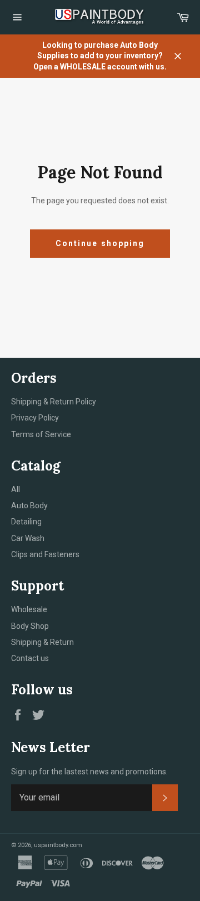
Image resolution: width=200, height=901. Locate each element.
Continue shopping (100, 243)
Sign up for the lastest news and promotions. (89, 771)
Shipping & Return (42, 642)
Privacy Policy (35, 417)
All (15, 489)
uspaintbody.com (58, 845)
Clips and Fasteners (45, 554)
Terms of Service (41, 434)
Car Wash (27, 538)
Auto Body (29, 505)
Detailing (26, 521)
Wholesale (29, 609)
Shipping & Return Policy (53, 401)
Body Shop (30, 626)
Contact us (30, 658)
